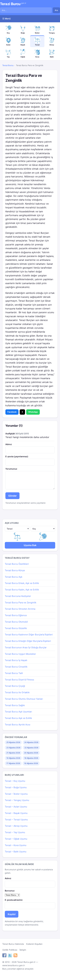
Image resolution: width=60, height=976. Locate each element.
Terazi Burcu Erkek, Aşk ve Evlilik (22, 583)
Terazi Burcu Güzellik (16, 628)
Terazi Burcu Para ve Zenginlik (20, 602)
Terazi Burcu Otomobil (16, 621)
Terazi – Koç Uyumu (15, 781)
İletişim (23, 950)
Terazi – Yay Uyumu (15, 832)
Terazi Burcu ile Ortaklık (17, 692)
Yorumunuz (11, 469)
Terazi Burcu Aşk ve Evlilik (18, 718)
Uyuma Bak (30, 545)
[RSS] (15, 955)
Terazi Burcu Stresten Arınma (20, 608)
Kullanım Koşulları (34, 944)
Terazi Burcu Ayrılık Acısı (17, 724)
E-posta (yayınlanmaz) (16, 456)
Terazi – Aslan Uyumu (16, 806)
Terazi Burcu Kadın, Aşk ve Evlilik (22, 589)
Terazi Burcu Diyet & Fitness (19, 679)
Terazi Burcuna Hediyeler (18, 596)
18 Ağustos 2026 (31, 758)
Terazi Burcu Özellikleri (17, 564)
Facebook (11, 412)
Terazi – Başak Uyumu (16, 813)
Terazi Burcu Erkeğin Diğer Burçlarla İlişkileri (28, 641)
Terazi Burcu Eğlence (16, 615)
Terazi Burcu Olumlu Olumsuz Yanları (24, 698)
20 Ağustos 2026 (31, 753)
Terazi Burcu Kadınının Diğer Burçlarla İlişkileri (29, 634)
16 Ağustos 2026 (31, 763)
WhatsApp (33, 412)
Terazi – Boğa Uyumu (16, 787)
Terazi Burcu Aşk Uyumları (18, 711)
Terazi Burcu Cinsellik (16, 666)
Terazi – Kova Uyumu (15, 845)
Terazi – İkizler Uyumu (16, 793)
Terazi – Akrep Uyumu (16, 825)
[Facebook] (4, 955)
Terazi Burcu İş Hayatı (16, 660)
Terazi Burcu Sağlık (15, 705)
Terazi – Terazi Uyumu (16, 819)
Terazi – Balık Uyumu (15, 851)
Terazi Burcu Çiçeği (15, 686)
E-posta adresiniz (14, 900)
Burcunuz (10, 890)
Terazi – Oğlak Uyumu (16, 838)
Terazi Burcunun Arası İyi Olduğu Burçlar (26, 647)
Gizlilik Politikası (9, 950)
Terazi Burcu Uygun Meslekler (20, 654)
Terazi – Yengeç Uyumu (17, 800)
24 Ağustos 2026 (31, 742)
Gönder (12, 495)
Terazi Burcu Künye (15, 570)
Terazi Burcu (13, 4)
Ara (56, 10)
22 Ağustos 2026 (31, 747)
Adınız (8, 444)
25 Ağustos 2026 (13, 742)
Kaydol (11, 914)
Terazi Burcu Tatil (14, 673)
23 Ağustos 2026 (13, 747)
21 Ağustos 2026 (13, 753)
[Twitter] (10, 955)
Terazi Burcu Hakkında (13, 944)
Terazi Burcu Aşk (13, 576)
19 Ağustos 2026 (13, 758)
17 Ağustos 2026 (13, 763)
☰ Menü (6, 18)
